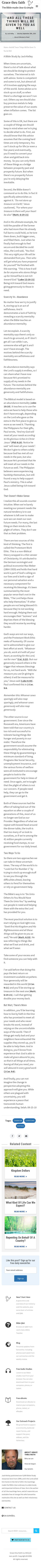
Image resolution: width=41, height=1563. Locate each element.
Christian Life (18, 1120)
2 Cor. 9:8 (9, 1071)
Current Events (30, 1120)
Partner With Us (21, 1540)
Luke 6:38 (26, 680)
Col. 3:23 (22, 659)
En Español (9, 1515)
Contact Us (9, 1507)
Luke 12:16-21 (26, 279)
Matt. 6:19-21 (20, 214)
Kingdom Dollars (20, 1170)
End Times (20, 1126)
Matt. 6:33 (24, 937)
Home (6, 47)
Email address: (20, 1270)
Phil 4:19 (16, 442)
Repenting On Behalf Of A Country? (20, 1239)
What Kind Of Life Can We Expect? (20, 1204)
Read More (20, 1158)
